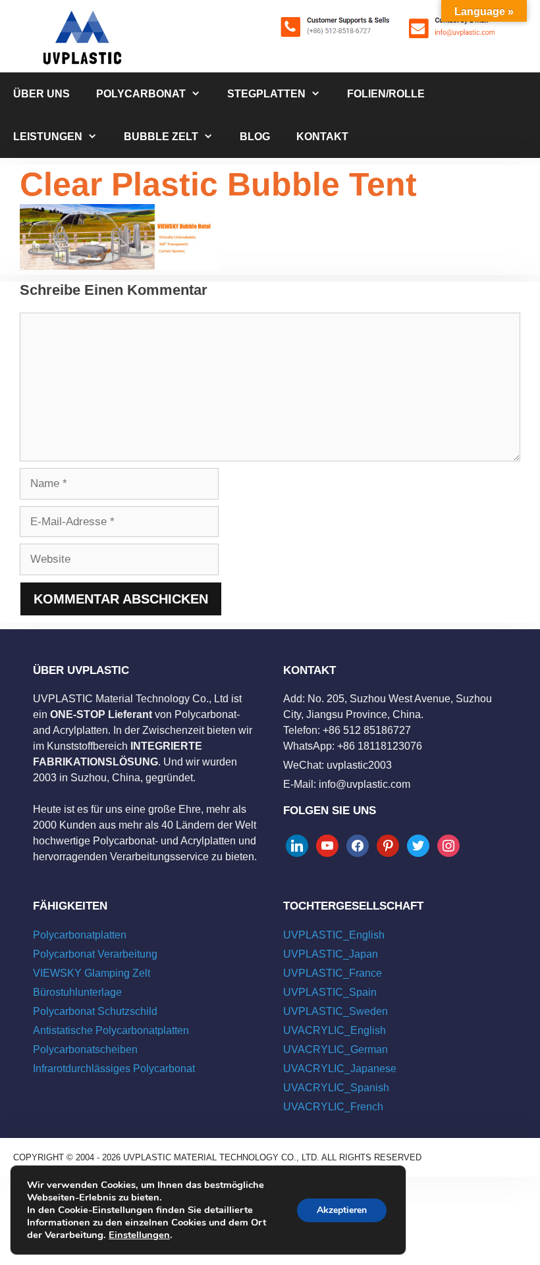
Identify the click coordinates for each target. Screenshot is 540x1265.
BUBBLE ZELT (161, 136)
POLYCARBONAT (141, 93)
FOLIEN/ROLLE (386, 93)
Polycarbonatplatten (79, 935)
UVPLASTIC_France (332, 973)
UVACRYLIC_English (334, 1030)
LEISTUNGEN (47, 136)
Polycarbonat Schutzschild (95, 1011)
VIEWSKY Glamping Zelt (91, 973)
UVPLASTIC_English (334, 935)
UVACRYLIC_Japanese (339, 1068)
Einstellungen (139, 1235)
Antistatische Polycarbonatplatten (111, 1030)
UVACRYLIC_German (335, 1049)
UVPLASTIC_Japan (330, 954)
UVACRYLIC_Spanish (336, 1087)
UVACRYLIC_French (333, 1106)
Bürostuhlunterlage (77, 992)
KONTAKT (322, 136)
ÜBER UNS (41, 93)
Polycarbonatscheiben (85, 1049)
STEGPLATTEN (266, 93)
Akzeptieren (342, 1210)
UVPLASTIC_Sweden (335, 1011)
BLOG (255, 136)
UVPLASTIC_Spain (330, 992)
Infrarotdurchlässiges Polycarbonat (114, 1068)
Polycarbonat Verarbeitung (95, 954)
